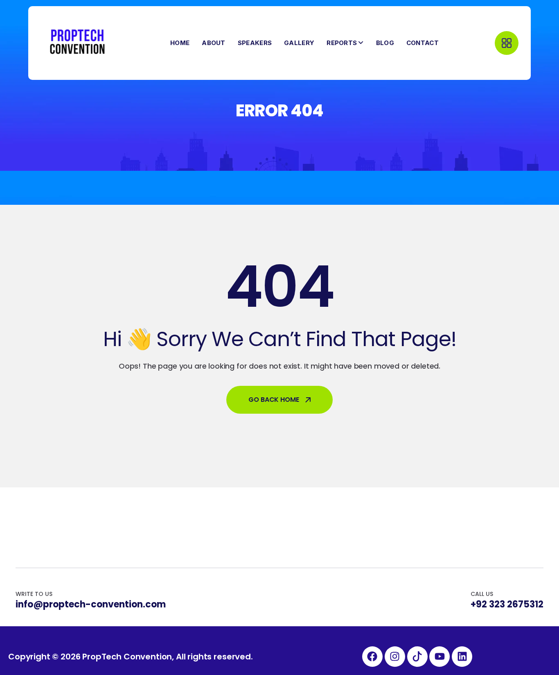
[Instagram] (395, 656)
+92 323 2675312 (507, 604)
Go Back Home (273, 399)
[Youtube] (439, 656)
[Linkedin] (462, 656)
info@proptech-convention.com (91, 604)
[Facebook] (372, 656)
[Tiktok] (417, 656)
